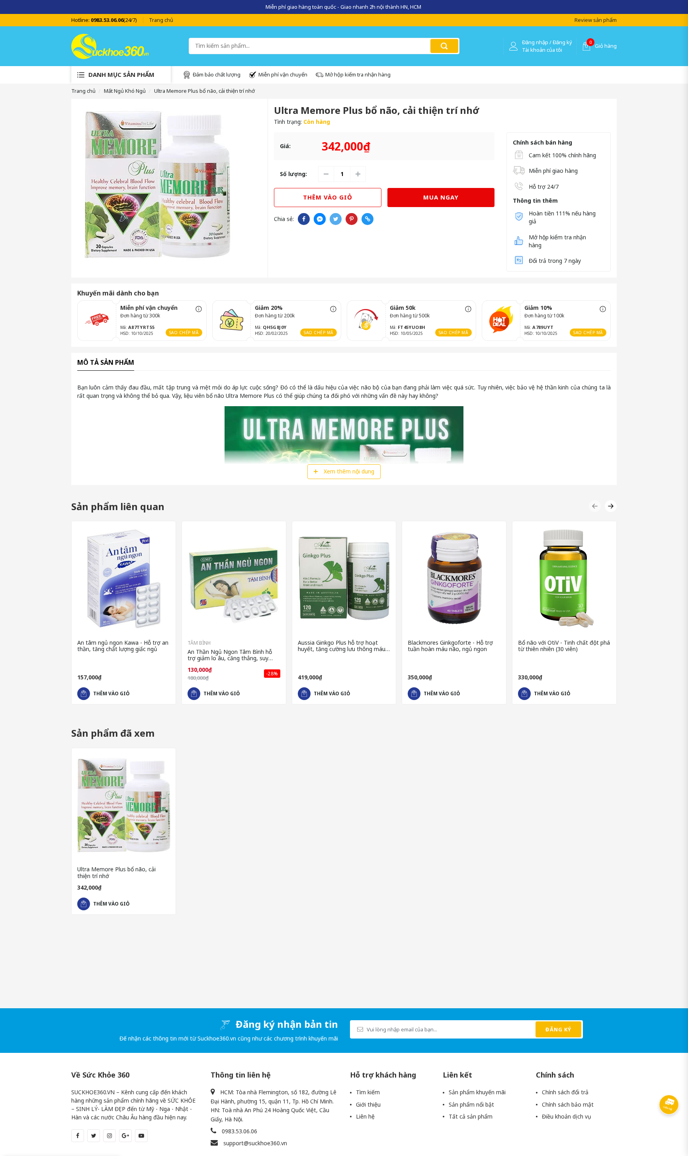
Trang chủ (161, 19)
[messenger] (320, 219)
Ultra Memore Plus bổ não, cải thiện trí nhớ (116, 873)
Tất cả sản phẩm (471, 1116)
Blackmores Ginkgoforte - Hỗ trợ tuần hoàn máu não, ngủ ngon (450, 646)
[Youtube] (141, 1135)
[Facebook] (77, 1135)
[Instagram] (109, 1135)
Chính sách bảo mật (568, 1104)
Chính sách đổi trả (565, 1092)
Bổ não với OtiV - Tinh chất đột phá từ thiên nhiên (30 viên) (564, 646)
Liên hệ (365, 1116)
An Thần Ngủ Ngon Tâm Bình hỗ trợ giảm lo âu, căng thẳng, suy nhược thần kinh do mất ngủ (230, 655)
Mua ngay (441, 197)
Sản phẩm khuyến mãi (477, 1092)
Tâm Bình (199, 643)
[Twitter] (93, 1135)
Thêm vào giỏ (327, 197)
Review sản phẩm (596, 19)
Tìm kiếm (368, 1092)
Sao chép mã (184, 332)
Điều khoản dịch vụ (566, 1116)
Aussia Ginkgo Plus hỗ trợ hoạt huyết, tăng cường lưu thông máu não (341, 646)
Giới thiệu (368, 1104)
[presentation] (76, 6)
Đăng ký (558, 1029)
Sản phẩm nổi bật (471, 1104)
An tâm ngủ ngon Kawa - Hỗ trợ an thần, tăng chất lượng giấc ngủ (122, 646)
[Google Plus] (125, 1135)
